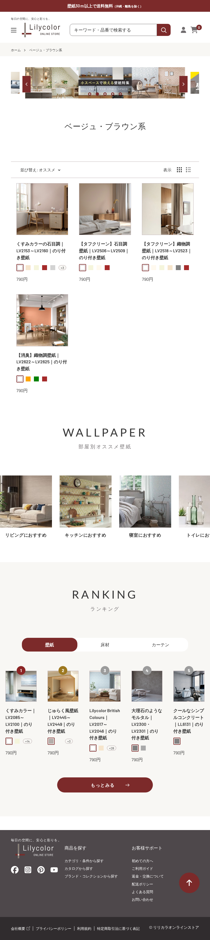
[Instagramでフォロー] (28, 871)
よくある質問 (142, 892)
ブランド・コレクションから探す (91, 876)
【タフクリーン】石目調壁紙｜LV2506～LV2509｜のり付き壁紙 (104, 250)
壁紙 (49, 644)
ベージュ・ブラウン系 (45, 50)
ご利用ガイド (142, 868)
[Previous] (26, 84)
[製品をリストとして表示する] (188, 169)
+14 (27, 741)
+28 (111, 748)
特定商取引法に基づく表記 (118, 928)
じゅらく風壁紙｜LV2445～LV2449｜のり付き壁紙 (63, 720)
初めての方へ (142, 861)
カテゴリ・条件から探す (84, 861)
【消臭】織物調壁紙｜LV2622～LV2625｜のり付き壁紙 (41, 361)
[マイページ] (183, 30)
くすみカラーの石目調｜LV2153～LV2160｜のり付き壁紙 (41, 250)
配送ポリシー (142, 884)
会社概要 (18, 928)
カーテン (160, 644)
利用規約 (84, 928)
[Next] (183, 84)
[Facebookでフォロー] (15, 871)
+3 (62, 268)
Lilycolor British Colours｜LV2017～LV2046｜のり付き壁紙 (104, 724)
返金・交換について (148, 876)
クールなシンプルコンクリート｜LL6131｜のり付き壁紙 (188, 720)
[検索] (164, 30)
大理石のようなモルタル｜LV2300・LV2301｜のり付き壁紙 (147, 724)
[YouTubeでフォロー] (54, 871)
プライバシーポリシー (53, 928)
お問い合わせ (142, 899)
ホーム (16, 50)
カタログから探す (79, 868)
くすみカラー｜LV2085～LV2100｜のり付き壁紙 (20, 720)
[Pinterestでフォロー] (41, 871)
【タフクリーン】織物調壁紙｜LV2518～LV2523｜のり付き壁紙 (167, 250)
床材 (105, 644)
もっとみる (103, 785)
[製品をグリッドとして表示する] (179, 169)
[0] (194, 30)
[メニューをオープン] (13, 30)
